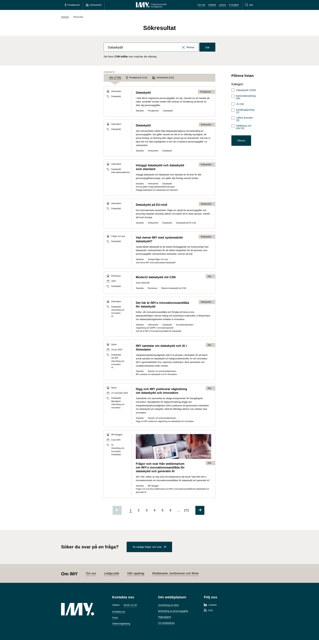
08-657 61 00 (130, 605)
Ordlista (212, 5)
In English (234, 5)
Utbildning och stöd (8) (243, 126)
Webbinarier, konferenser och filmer (175, 573)
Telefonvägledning (121, 623)
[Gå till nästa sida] (199, 510)
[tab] (115, 77)
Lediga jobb (111, 573)
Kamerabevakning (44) (246, 97)
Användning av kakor (168, 605)
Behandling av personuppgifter (173, 611)
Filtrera (241, 140)
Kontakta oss (118, 611)
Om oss (201, 5)
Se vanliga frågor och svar (147, 547)
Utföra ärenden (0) (244, 118)
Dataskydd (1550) (246, 90)
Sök (207, 47)
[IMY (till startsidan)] (83, 609)
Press (115, 617)
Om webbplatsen (166, 623)
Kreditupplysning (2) (245, 111)
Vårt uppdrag (135, 573)
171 (186, 510)
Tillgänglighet (164, 617)
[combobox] (151, 47)
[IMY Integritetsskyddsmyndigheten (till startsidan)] (151, 5)
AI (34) (240, 104)
